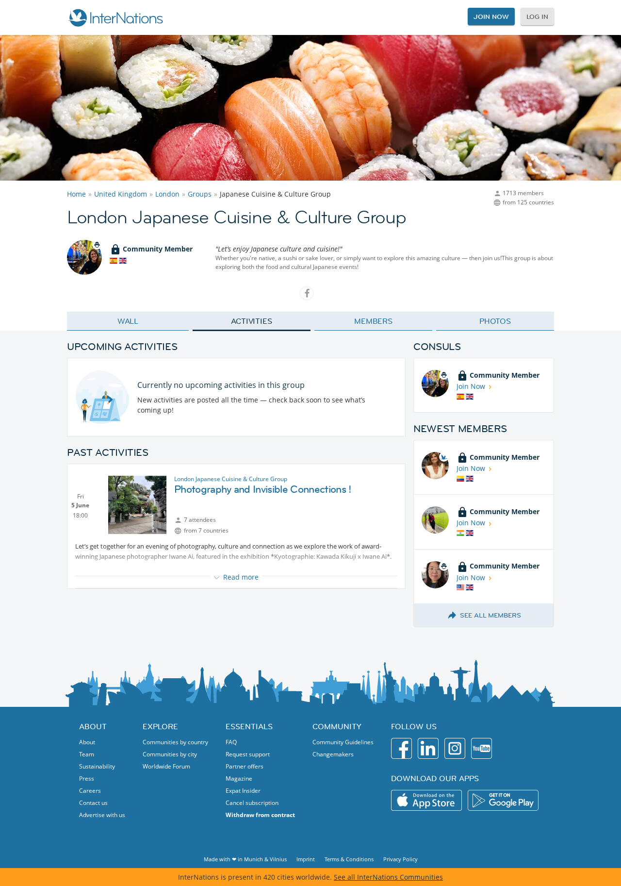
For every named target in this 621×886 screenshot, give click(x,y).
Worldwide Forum (166, 766)
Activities (251, 321)
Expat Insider (243, 790)
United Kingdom (120, 194)
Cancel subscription (252, 803)
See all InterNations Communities (388, 877)
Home (76, 194)
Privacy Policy (400, 859)
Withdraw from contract (260, 815)
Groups (200, 194)
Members (373, 321)
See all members (490, 615)
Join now (491, 16)
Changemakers (333, 754)
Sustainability (97, 766)
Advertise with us (102, 815)
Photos (495, 321)
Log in (537, 16)
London (167, 194)
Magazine (239, 778)
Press (86, 778)
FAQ (231, 742)
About (87, 742)
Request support (248, 754)
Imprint (305, 859)
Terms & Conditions (349, 859)
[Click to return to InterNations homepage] (115, 17)
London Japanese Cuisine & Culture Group (230, 479)
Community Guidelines (343, 742)
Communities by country (175, 742)
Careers (90, 790)
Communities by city (170, 754)
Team (86, 754)
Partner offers (244, 766)
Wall (128, 321)
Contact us (93, 803)
